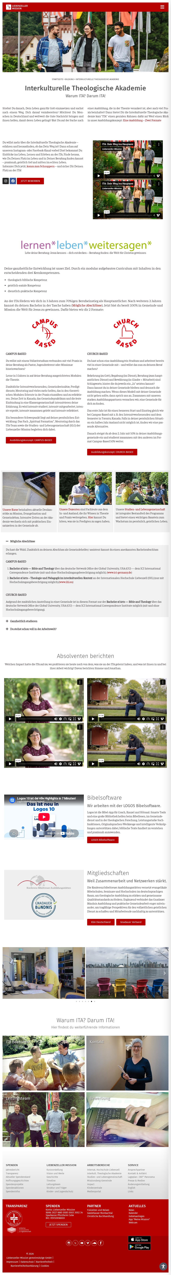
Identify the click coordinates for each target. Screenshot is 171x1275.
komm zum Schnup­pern (41, 166)
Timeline (51, 1180)
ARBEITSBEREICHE (98, 1165)
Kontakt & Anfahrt (137, 1173)
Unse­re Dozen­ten (69, 509)
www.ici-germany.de (119, 572)
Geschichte (52, 1177)
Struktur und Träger (57, 1187)
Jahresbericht (12, 1169)
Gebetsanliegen (136, 1216)
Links (130, 1191)
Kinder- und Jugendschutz (60, 1191)
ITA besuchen (18, 1042)
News (131, 1210)
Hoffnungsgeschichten (17, 1180)
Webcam (133, 1222)
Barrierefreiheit (44, 1261)
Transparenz (12, 1173)
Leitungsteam (18, 1098)
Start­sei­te (57, 79)
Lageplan (132, 1177)
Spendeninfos (13, 1191)
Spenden (12, 1165)
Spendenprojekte (14, 1184)
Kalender (133, 1213)
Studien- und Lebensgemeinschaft (104, 1177)
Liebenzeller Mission (61, 1165)
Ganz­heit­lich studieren (23, 621)
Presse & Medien (136, 1180)
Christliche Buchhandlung (100, 1216)
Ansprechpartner (136, 1169)
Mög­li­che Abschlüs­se (87, 305)
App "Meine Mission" (139, 1219)
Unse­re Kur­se (10, 509)
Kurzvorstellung (55, 1169)
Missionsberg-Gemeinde (99, 1180)
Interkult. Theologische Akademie (104, 1173)
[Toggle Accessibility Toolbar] (163, 1266)
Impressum (12, 1261)
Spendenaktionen (15, 1187)
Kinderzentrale (94, 1187)
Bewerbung (100, 1098)
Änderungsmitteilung (138, 1184)
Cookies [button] (45, 1265)
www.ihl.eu (66, 582)
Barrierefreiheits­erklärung (24, 1265)
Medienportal (94, 1191)
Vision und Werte (55, 1173)
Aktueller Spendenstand (18, 1177)
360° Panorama (147, 1177)
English (131, 1187)
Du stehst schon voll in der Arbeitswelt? (33, 629)
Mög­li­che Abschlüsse (22, 541)
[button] (85, 541)
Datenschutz (27, 1261)
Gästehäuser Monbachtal (100, 1213)
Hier (90, 517)
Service (133, 1165)
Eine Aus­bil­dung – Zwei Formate (142, 120)
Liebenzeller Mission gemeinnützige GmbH (29, 1257)
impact (90, 1184)
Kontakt (97, 1042)
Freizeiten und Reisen (98, 1210)
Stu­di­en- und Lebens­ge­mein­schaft (145, 509)
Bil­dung (69, 79)
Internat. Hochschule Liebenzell (103, 1169)
